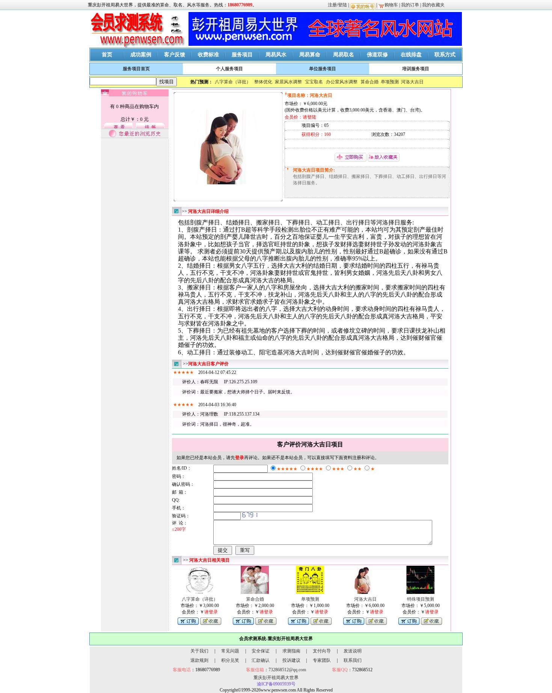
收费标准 (208, 54)
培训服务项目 (415, 68)
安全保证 (261, 651)
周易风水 (276, 54)
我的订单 (410, 5)
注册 (332, 5)
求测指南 (291, 651)
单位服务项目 (322, 68)
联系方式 (444, 54)
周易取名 (343, 54)
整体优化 (263, 81)
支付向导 (322, 651)
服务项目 (242, 54)
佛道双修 (377, 54)
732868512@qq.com (287, 669)
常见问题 (230, 651)
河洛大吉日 (412, 81)
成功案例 (140, 54)
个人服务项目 (229, 68)
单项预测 (390, 81)
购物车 (391, 5)
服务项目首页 (136, 68)
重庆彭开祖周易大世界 (276, 677)
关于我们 (199, 651)
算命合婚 (369, 81)
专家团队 (322, 660)
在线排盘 (411, 54)
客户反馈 (174, 54)
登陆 (342, 5)
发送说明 (353, 651)
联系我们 (353, 660)
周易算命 (309, 54)
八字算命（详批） (233, 81)
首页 (107, 54)
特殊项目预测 (420, 599)
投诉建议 (291, 660)
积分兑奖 (230, 660)
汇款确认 (261, 660)
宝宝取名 (314, 81)
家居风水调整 (288, 81)
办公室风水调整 (341, 81)
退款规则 (199, 660)
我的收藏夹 (433, 5)
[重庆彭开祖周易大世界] (137, 46)
